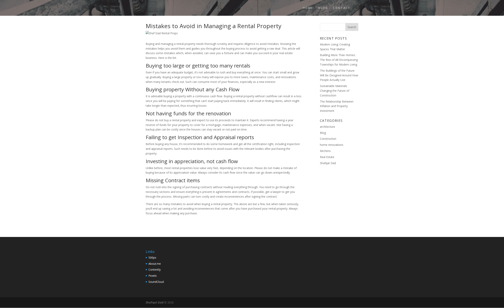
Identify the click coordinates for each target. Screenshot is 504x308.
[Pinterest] (347, 302)
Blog (323, 8)
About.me (154, 263)
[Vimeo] (356, 302)
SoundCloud (156, 282)
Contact (341, 8)
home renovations (331, 145)
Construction (328, 139)
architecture (327, 127)
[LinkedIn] (339, 302)
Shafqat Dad (328, 163)
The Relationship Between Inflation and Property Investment (336, 106)
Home (308, 8)
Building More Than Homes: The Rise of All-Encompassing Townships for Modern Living (339, 59)
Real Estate (327, 157)
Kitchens (325, 151)
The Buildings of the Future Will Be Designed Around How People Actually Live (339, 75)
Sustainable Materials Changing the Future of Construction (334, 90)
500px (152, 257)
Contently (154, 269)
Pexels (152, 275)
